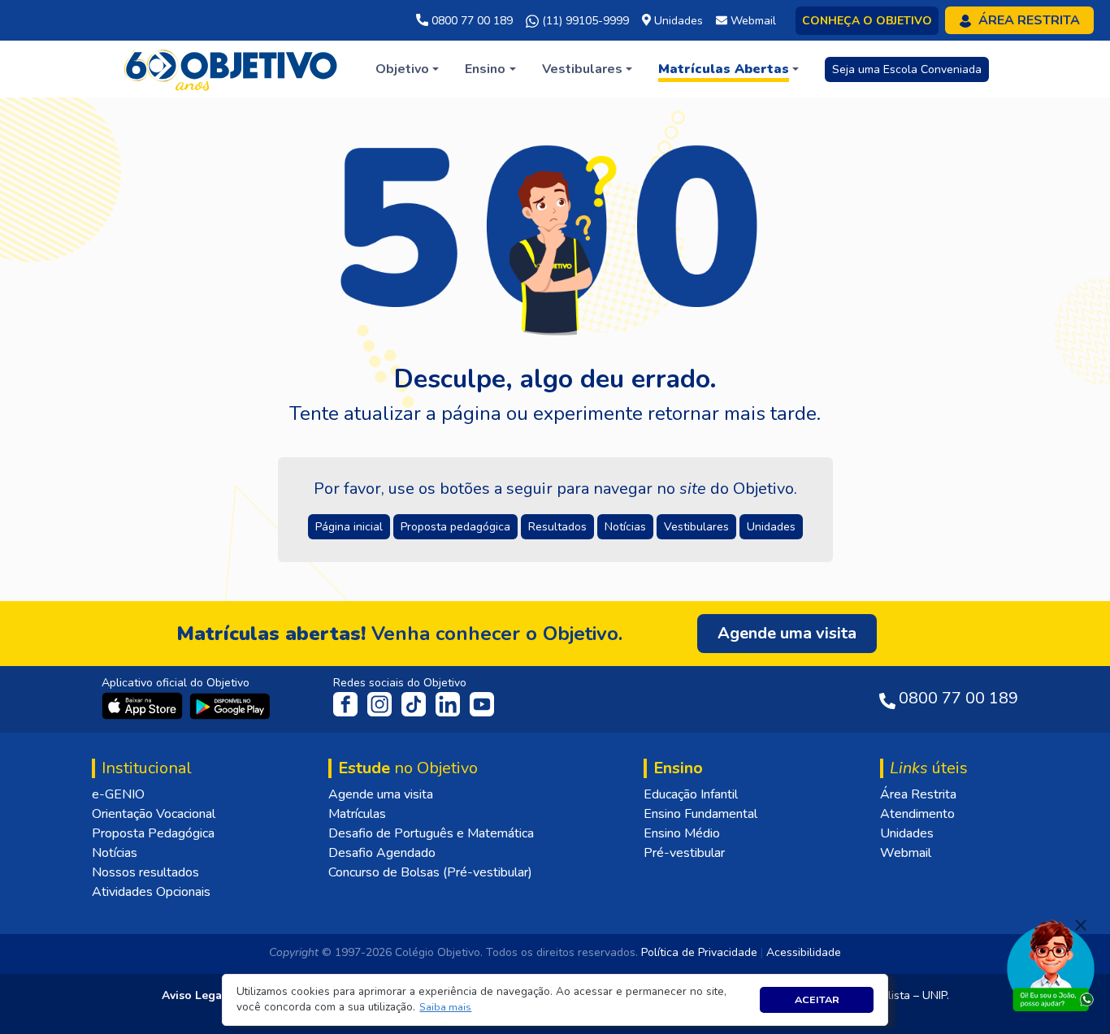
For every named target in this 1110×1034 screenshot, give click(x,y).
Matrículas (357, 814)
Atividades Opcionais (151, 892)
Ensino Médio (682, 833)
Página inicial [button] (349, 526)
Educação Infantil (691, 794)
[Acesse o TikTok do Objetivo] (415, 703)
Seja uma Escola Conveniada (907, 69)
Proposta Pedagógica (153, 833)
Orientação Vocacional (153, 814)
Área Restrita (918, 794)
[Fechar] (1080, 925)
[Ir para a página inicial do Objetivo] (232, 68)
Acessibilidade (803, 952)
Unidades (907, 833)
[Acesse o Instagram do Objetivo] (381, 703)
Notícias (114, 853)
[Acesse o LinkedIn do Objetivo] (449, 703)
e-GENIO (118, 794)
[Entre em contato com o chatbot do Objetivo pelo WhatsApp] (1050, 964)
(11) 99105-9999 (584, 20)
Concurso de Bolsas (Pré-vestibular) (430, 872)
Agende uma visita (380, 794)
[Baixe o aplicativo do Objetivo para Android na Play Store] (230, 705)
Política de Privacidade (699, 952)
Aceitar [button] (817, 999)
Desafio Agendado (382, 853)
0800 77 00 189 (470, 20)
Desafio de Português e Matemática (431, 833)
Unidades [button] (771, 526)
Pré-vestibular (684, 853)
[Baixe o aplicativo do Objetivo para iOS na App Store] (144, 705)
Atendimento (917, 814)
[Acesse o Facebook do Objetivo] (348, 703)
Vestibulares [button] (696, 526)
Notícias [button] (625, 526)
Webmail (905, 853)
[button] (445, 1007)
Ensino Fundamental (700, 814)
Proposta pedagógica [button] (455, 526)
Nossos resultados (145, 872)
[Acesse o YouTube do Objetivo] (481, 703)
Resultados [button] (557, 526)
